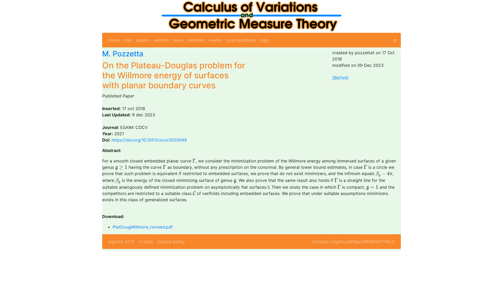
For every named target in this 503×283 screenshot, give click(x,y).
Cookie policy (171, 241)
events (215, 40)
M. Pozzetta (122, 53)
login (265, 40)
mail (128, 40)
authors (161, 40)
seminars (196, 40)
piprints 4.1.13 (121, 241)
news (178, 40)
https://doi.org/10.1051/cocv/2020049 (149, 140)
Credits (146, 241)
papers (143, 40)
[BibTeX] (340, 77)
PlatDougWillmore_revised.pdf (143, 227)
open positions (241, 40)
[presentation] (194, 161)
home (113, 40)
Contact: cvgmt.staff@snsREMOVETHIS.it (354, 241)
